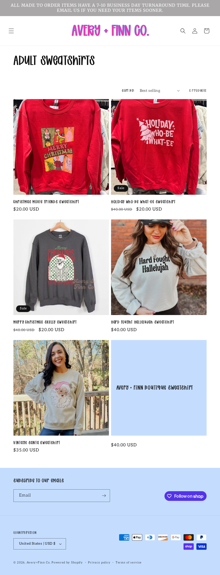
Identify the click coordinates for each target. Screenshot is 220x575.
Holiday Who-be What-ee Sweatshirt (143, 202)
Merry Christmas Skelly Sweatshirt (45, 322)
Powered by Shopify (67, 562)
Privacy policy (99, 562)
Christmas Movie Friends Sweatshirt (46, 202)
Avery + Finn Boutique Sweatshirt (154, 387)
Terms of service (129, 562)
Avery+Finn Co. (39, 562)
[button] (11, 31)
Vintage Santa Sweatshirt (36, 442)
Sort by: (128, 90)
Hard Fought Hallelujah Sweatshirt (142, 322)
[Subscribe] (104, 495)
